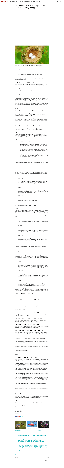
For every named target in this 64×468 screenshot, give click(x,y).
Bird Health (24, 1)
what (25, 454)
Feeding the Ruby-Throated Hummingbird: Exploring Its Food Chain (29, 440)
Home (10, 1)
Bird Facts (19, 1)
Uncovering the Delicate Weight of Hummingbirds (26, 437)
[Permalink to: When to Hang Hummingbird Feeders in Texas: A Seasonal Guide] (32, 424)
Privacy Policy (45, 465)
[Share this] (16, 416)
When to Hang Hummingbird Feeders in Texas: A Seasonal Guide (32, 428)
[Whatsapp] (22, 416)
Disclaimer (41, 465)
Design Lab (19, 465)
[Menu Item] (57, 1)
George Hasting (19, 9)
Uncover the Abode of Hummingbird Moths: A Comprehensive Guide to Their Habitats (32, 445)
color (17, 454)
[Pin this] (19, 416)
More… (40, 1)
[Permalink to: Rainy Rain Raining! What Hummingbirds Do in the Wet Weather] (43, 424)
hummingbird (21, 454)
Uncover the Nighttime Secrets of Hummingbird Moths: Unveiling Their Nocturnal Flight (33, 447)
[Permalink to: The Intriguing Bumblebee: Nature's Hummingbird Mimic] (20, 425)
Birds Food (28, 1)
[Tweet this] (17, 416)
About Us (34, 465)
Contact (38, 465)
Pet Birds (32, 1)
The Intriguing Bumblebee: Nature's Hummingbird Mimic (20, 430)
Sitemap (56, 465)
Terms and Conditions (51, 465)
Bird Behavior (14, 1)
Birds (28, 9)
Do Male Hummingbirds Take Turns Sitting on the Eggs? (27, 439)
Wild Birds (36, 1)
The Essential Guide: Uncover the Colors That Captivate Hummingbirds (30, 446)
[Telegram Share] (20, 416)
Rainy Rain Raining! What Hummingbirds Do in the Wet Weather (42, 430)
